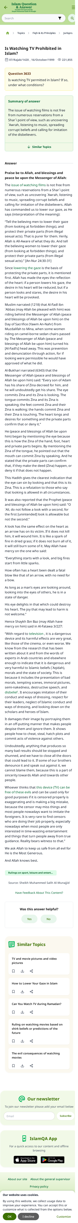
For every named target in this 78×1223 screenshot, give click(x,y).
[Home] (7, 33)
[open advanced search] (60, 18)
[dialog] (37, 1207)
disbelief (11, 692)
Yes (29, 919)
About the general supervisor (50, 1179)
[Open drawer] (73, 7)
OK (10, 1216)
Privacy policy (39, 1186)
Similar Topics (41, 147)
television (36, 633)
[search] (72, 18)
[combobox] (31, 18)
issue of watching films (28, 185)
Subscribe (65, 1116)
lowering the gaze (27, 268)
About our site (17, 1179)
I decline (28, 1216)
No (49, 919)
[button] (13, 971)
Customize (64, 1216)
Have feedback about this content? (39, 893)
